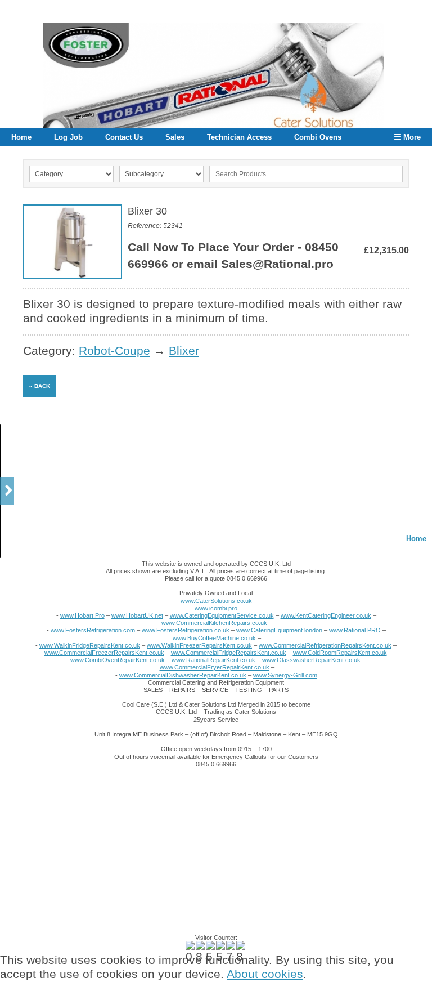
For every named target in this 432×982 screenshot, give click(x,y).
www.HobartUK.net (137, 615)
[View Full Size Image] (72, 242)
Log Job (68, 137)
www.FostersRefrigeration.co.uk (186, 630)
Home (21, 137)
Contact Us (124, 137)
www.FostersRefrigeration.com (93, 630)
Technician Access (239, 137)
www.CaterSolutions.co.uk (216, 600)
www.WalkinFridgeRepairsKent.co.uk (89, 645)
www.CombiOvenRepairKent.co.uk (117, 660)
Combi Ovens (317, 137)
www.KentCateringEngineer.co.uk (326, 615)
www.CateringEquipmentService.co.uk (222, 615)
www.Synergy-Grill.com (285, 675)
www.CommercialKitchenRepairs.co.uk (214, 622)
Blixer (184, 351)
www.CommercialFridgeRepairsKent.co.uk (228, 652)
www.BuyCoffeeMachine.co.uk (214, 638)
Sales (174, 137)
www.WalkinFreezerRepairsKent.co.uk (199, 645)
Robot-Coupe (114, 351)
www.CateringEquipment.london (279, 630)
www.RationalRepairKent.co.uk (213, 660)
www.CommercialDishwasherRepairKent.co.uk (182, 675)
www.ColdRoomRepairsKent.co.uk (340, 652)
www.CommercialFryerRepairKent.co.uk (214, 667)
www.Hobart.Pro (82, 615)
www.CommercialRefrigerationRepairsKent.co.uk (325, 645)
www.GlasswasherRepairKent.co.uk (311, 660)
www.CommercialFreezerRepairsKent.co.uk (104, 652)
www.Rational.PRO (355, 630)
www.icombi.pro (216, 608)
